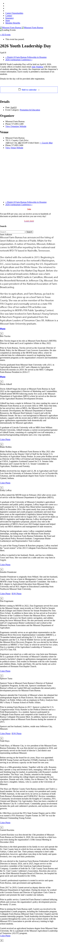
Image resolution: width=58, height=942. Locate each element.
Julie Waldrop (37, 67)
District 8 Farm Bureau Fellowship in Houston (26, 57)
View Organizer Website (15, 126)
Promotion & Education (30, 110)
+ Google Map (46, 143)
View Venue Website (14, 148)
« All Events (5, 34)
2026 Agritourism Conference (18, 60)
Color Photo (5, 439)
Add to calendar (29, 89)
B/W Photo (16, 593)
